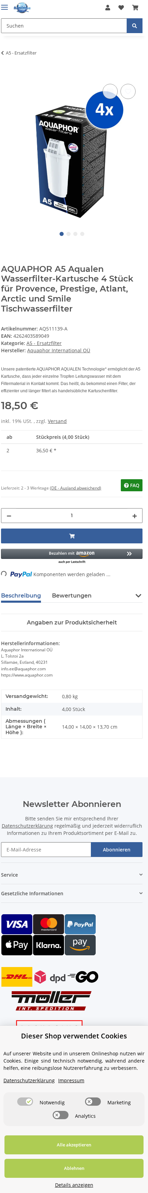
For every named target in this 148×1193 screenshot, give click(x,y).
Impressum (71, 1080)
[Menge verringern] (9, 516)
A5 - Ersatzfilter (44, 343)
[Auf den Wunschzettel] (128, 91)
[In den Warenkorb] (6, 74)
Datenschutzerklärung (27, 825)
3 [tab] (75, 234)
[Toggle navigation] (4, 4)
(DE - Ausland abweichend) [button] (75, 488)
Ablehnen (74, 1168)
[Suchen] (134, 25)
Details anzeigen (74, 1185)
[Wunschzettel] (121, 7)
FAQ (134, 485)
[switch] (25, 1101)
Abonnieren (116, 849)
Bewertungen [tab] (72, 595)
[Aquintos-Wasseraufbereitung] (22, 8)
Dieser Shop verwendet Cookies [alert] (74, 1036)
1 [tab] (62, 234)
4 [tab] (82, 234)
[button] (107, 7)
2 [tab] (68, 234)
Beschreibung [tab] (21, 595)
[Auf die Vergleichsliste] (110, 91)
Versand (57, 421)
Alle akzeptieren (74, 1145)
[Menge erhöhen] (134, 516)
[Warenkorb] (135, 7)
